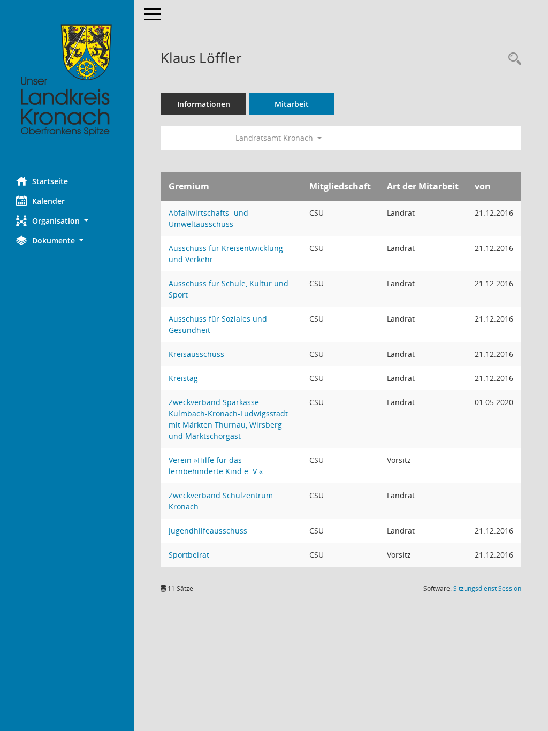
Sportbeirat (189, 555)
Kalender (48, 201)
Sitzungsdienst (487, 588)
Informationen (203, 104)
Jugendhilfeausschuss (208, 531)
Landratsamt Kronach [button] (275, 138)
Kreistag (183, 378)
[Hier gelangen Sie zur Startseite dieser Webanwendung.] (67, 80)
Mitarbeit (292, 104)
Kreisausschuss (196, 354)
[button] (67, 221)
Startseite (50, 181)
